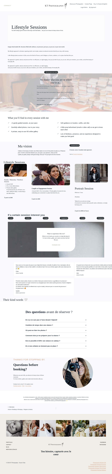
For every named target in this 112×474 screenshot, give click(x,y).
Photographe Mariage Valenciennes (97, 466)
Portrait (83, 218)
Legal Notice (84, 7)
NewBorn (28, 218)
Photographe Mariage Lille (99, 462)
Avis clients (28, 386)
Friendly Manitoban (77, 154)
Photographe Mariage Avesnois (98, 464)
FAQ (23, 386)
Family (11, 218)
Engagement (64, 218)
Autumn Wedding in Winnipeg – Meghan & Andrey (20, 408)
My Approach (92, 7)
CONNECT (7, 5)
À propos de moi (75, 145)
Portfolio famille (17, 386)
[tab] (56, 320)
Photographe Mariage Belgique (98, 470)
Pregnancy (100, 218)
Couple (46, 218)
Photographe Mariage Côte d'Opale (97, 468)
